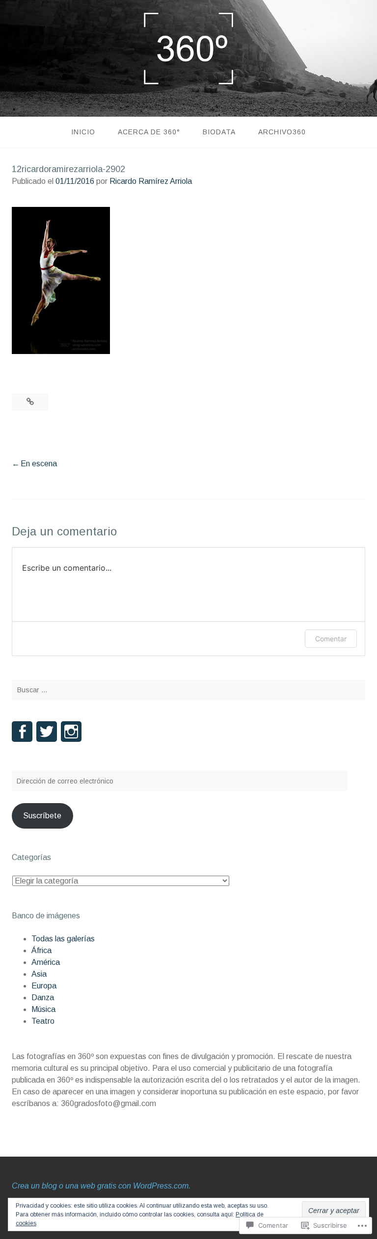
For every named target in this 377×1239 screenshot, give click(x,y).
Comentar (331, 638)
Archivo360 (282, 132)
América (45, 962)
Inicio (83, 132)
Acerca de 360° (149, 132)
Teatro (42, 1021)
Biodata (219, 132)
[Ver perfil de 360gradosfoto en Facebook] (22, 731)
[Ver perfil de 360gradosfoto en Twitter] (46, 731)
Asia (39, 974)
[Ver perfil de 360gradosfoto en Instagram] (71, 731)
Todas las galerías (63, 939)
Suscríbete (42, 815)
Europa (43, 986)
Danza (42, 997)
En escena (39, 463)
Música (43, 1009)
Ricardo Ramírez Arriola (150, 181)
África (41, 950)
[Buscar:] (188, 690)
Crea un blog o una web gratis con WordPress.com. (101, 1186)
